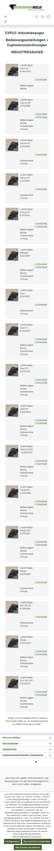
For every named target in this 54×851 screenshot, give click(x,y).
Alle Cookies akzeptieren (27, 847)
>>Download (41, 79)
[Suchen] (36, 16)
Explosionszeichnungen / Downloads (23, 755)
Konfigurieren (12, 841)
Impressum (37, 836)
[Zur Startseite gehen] (27, 7)
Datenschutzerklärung (22, 836)
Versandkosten (12, 781)
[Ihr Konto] (42, 16)
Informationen (10, 743)
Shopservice (10, 749)
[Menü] (6, 21)
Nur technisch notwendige (37, 841)
